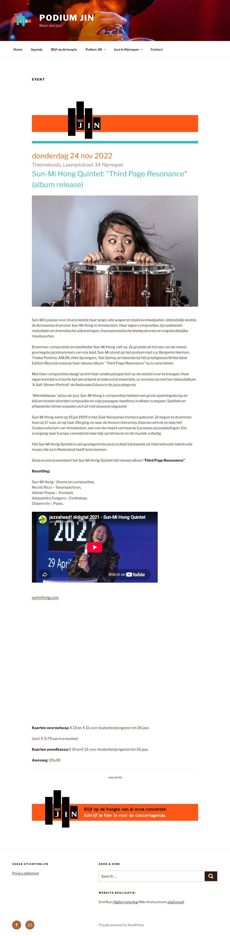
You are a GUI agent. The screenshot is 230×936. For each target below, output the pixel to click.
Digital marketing (125, 902)
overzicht (115, 777)
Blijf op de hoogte (64, 49)
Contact (156, 49)
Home (17, 49)
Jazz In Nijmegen (126, 49)
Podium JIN (94, 49)
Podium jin (66, 18)
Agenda (36, 49)
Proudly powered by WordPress (121, 925)
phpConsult (176, 902)
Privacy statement (25, 873)
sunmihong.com (45, 597)
